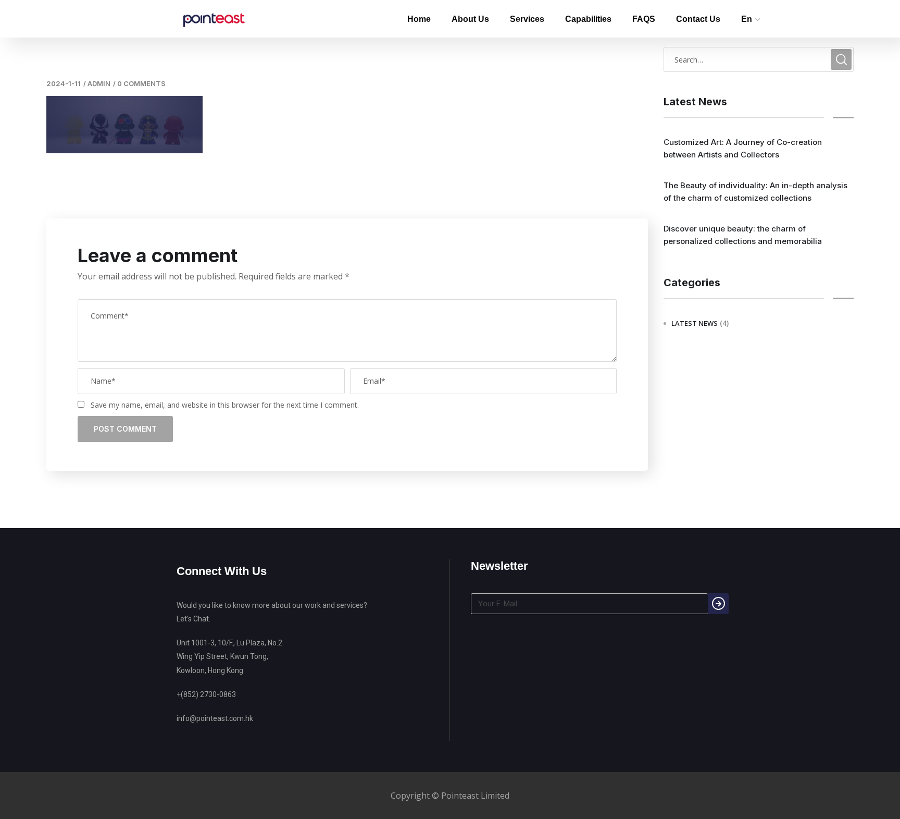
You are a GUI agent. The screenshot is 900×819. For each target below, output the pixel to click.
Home (419, 19)
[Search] (718, 603)
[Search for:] (759, 59)
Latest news (694, 323)
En (746, 19)
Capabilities (588, 19)
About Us (470, 19)
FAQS (643, 19)
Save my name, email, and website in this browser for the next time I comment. (225, 405)
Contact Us (698, 19)
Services (527, 19)
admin (99, 83)
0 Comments (141, 83)
